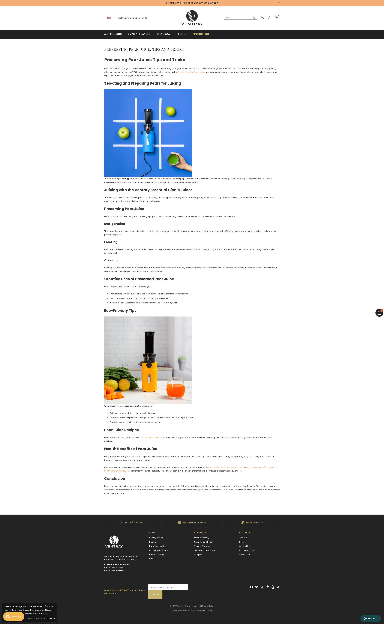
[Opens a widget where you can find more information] (370, 619)
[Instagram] (261, 587)
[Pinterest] (267, 587)
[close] (278, 2)
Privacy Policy (208, 606)
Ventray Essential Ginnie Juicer (192, 72)
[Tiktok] (278, 587)
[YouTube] (272, 587)
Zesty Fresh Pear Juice (149, 437)
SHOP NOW (213, 3)
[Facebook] (251, 587)
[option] (132, 522)
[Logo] (192, 18)
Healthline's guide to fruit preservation (225, 467)
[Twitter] (256, 587)
